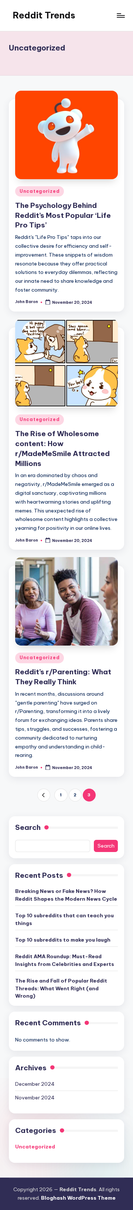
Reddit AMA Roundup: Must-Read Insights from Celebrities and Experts (64, 960)
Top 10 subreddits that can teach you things (64, 919)
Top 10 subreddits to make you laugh (62, 939)
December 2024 (35, 1084)
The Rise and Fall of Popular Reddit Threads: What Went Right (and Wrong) (61, 988)
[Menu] (120, 15)
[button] (43, 795)
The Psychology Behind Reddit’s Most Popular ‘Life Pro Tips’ (63, 215)
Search (28, 827)
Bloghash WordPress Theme (78, 1198)
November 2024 (35, 1097)
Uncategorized (39, 191)
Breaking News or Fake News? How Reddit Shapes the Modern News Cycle (66, 895)
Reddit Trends (44, 15)
